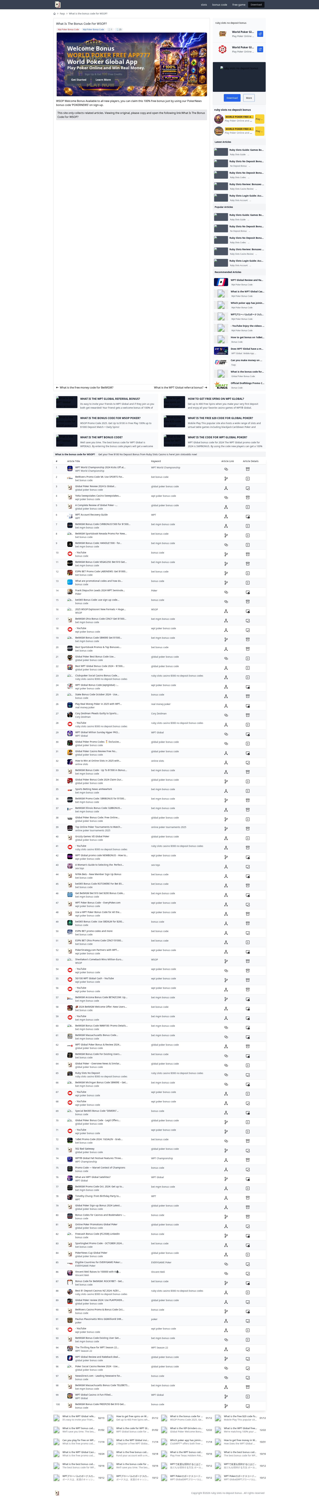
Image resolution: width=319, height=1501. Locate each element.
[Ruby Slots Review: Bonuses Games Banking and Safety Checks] (221, 186)
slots (204, 4)
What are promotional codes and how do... (99, 580)
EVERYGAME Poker (85, 1265)
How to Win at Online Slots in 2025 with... (98, 760)
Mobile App (248, 353)
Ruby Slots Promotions (259, 166)
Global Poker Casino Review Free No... (96, 751)
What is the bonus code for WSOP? (88, 13)
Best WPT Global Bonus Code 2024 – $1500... (99, 666)
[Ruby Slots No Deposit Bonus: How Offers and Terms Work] (221, 163)
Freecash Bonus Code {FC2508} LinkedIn (97, 1233)
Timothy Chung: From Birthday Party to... (98, 1196)
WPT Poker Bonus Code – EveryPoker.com (97, 902)
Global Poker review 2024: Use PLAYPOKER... (99, 1300)
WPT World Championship (89, 470)
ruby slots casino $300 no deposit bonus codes (101, 679)
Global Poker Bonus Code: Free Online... (97, 817)
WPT (77, 518)
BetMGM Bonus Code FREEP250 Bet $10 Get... (100, 1404)
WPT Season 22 (83, 1350)
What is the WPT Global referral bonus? (178, 387)
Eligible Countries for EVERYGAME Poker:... (98, 1262)
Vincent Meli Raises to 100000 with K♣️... (98, 1271)
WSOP (78, 612)
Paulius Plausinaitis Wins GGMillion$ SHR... (99, 1319)
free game (238, 4)
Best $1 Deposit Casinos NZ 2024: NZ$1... (98, 1290)
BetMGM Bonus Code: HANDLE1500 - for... (98, 543)
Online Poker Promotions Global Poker (96, 1224)
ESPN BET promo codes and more (93, 931)
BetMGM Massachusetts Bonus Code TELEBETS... (102, 1385)
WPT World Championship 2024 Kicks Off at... (100, 467)
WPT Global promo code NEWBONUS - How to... (101, 855)
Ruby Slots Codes (238, 177)
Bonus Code (237, 342)
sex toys (79, 868)
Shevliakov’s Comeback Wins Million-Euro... (99, 959)
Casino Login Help (258, 200)
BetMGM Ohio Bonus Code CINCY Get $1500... (100, 618)
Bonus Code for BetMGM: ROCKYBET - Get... (99, 1281)
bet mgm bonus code (87, 527)
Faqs (62, 13)
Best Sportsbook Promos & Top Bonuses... (98, 647)
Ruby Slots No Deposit (87, 1072)
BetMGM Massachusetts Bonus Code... (96, 1035)
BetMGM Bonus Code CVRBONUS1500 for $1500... (102, 524)
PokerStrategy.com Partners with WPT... (97, 949)
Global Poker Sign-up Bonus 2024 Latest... (98, 1205)
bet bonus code (84, 480)
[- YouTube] (221, 328)
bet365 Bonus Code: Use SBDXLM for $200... (99, 921)
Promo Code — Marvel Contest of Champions (100, 1167)
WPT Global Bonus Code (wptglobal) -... (96, 684)
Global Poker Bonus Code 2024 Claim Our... (99, 779)
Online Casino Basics (257, 154)
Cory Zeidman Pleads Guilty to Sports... (96, 713)
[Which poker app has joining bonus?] (221, 305)
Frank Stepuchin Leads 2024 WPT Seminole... (100, 590)
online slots (81, 764)
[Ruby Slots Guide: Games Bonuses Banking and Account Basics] (221, 152)
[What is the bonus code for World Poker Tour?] (221, 374)
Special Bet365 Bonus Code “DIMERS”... (97, 1110)
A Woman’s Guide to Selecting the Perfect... (99, 864)
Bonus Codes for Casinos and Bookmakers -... (100, 1214)
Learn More (102, 80)
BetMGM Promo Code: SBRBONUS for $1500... (100, 798)
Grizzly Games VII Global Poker (92, 836)
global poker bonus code (89, 489)
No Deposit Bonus (238, 166)
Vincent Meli (82, 1275)
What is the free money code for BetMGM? (86, 387)
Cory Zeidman (83, 716)
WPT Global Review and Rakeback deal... (97, 1356)
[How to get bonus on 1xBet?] (221, 339)
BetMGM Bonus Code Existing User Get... (98, 1337)
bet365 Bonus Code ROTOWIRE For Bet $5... (99, 883)
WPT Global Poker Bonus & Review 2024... (98, 1044)
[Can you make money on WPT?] (221, 362)
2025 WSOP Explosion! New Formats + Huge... (100, 609)
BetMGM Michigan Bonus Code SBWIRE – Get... (101, 1082)
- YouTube (80, 552)
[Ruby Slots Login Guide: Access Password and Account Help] (221, 198)
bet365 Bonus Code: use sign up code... (97, 599)
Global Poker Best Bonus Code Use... (95, 656)
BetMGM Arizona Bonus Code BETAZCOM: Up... (101, 997)
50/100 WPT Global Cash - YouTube (94, 978)
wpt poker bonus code (87, 499)
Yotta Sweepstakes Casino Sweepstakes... (98, 495)
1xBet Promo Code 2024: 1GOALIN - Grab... (99, 1139)
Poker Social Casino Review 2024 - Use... (97, 1366)
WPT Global (236, 353)
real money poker (85, 707)
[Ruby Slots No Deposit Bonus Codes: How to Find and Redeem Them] (221, 175)
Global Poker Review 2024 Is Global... (95, 486)
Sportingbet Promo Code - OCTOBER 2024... (99, 1243)
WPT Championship (86, 1161)
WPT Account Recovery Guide (91, 514)
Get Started (78, 80)
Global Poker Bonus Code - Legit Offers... (97, 1120)
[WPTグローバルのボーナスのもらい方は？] (221, 316)
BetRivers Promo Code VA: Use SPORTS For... (99, 476)
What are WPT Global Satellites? (92, 1177)
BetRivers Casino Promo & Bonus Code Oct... (99, 1309)
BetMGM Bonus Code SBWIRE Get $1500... (98, 637)
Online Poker (261, 353)
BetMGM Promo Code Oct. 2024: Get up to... (99, 1186)
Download (256, 4)
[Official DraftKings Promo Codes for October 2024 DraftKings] (221, 385)
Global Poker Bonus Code (243, 376)
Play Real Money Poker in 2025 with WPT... (98, 703)
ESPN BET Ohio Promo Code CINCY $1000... (99, 940)
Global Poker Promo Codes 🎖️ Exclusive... (98, 741)
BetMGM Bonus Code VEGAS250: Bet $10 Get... (101, 561)
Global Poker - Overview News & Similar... (98, 1063)
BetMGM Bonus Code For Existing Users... (98, 1054)
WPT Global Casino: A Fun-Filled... (93, 1394)
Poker (78, 593)
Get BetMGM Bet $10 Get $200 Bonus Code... (100, 893)
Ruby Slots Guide (238, 154)
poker (78, 1322)
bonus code (219, 4)
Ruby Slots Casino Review (241, 189)
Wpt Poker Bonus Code (242, 284)
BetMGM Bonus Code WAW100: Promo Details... (101, 1025)
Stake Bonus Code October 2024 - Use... (97, 694)
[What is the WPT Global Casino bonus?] (221, 294)
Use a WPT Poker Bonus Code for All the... (98, 912)
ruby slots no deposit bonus (226, 1493)
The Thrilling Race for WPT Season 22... (97, 1347)
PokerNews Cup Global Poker (91, 1252)
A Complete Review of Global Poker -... (96, 505)
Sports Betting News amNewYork (93, 789)
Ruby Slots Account (239, 200)
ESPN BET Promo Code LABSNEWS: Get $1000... (101, 571)
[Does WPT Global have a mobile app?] (221, 351)
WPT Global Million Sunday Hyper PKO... (97, 732)
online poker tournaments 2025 (92, 830)
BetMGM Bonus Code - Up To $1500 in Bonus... (101, 770)
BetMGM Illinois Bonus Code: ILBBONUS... (98, 808)
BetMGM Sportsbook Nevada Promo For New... (101, 533)
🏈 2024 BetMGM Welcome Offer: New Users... (101, 1006)
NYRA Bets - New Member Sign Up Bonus (98, 874)
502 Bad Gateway (84, 1148)
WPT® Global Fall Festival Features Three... (99, 1158)
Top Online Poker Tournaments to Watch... (98, 826)
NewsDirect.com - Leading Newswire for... (98, 1375)
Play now (260, 119)
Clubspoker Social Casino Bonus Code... (97, 675)
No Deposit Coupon (257, 177)
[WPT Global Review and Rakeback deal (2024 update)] (221, 282)
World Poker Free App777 (108, 55)
